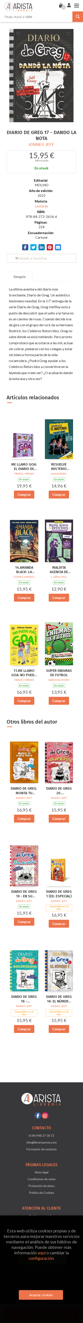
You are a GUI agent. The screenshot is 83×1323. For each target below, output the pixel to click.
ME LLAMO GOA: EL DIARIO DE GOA (24, 466)
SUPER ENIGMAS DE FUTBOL (59, 673)
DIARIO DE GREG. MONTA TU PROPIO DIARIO (24, 791)
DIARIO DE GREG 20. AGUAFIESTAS (59, 791)
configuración (41, 1258)
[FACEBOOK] (38, 1115)
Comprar (24, 495)
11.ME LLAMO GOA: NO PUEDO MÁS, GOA (24, 673)
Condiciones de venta (42, 1179)
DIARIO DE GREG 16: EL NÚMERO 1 (59, 999)
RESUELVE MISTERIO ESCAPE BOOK (59, 466)
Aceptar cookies (41, 1295)
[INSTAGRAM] (45, 1115)
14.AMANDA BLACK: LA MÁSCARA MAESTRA (24, 570)
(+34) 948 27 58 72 (41, 1135)
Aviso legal (41, 1172)
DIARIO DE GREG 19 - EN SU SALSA (24, 894)
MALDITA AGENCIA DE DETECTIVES (59, 570)
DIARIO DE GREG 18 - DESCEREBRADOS (24, 999)
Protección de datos (42, 1186)
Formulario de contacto (41, 1149)
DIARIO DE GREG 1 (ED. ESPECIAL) (59, 893)
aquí (42, 1252)
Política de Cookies (41, 1192)
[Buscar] (77, 16)
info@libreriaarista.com (42, 1142)
